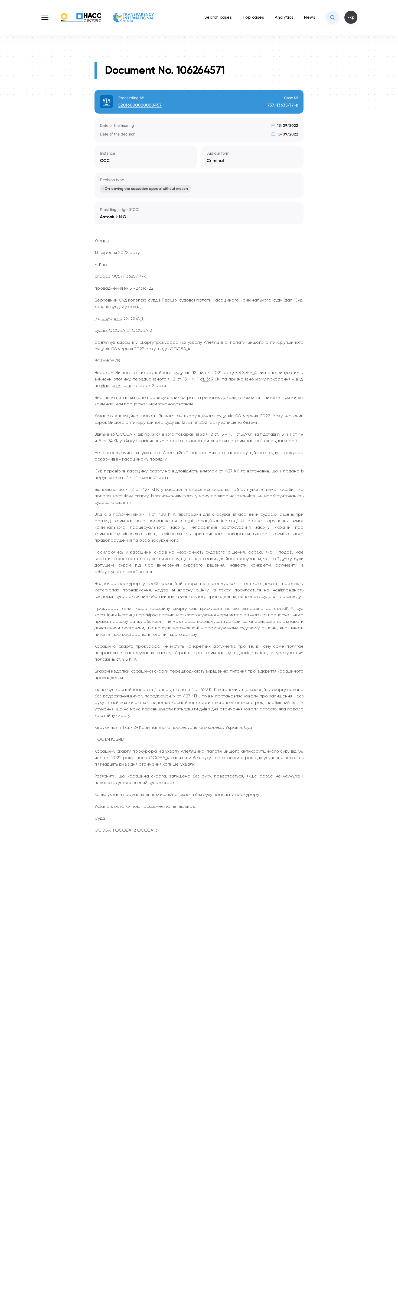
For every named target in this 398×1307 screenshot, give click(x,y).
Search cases (218, 17)
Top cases (253, 17)
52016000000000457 (140, 105)
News (309, 17)
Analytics (284, 17)
